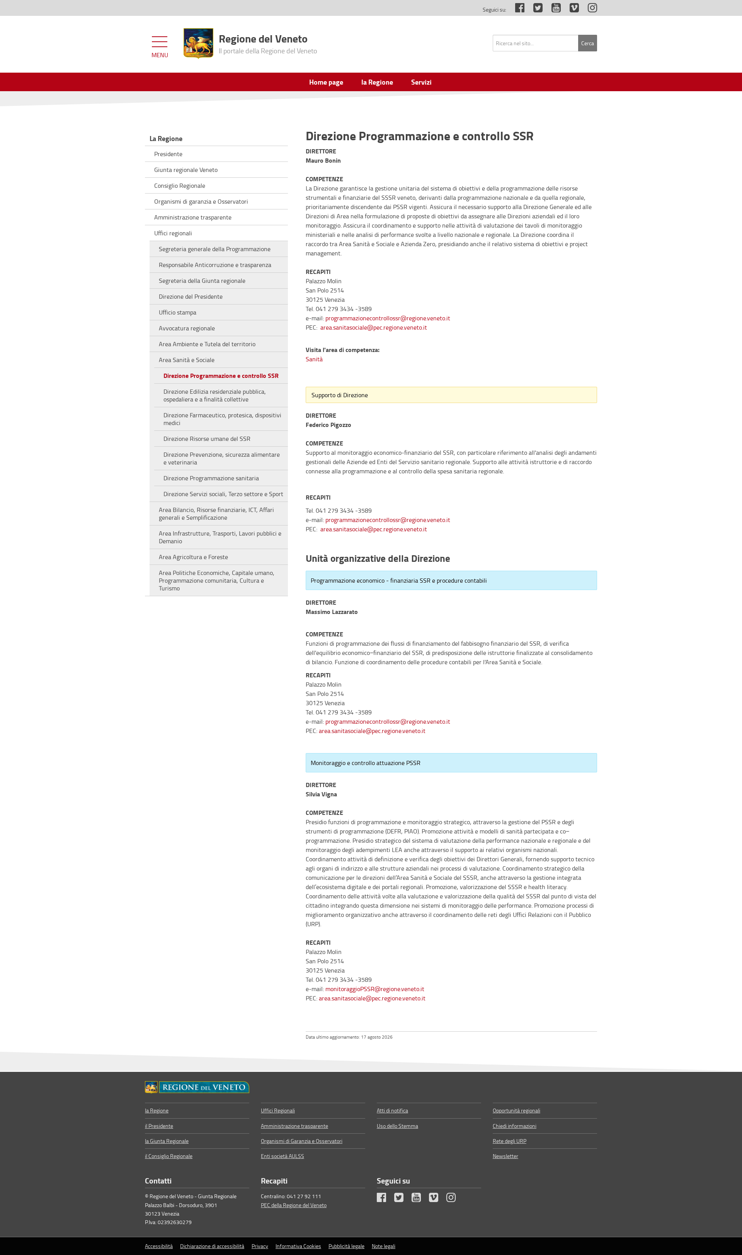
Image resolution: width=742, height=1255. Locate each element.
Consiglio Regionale (179, 185)
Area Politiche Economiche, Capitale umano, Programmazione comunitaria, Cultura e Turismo (216, 580)
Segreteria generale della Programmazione (215, 249)
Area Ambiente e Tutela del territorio (207, 344)
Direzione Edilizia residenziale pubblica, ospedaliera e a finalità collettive (214, 395)
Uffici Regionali (278, 1110)
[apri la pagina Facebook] (515, 9)
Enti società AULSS (282, 1156)
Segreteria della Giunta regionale (202, 280)
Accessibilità (159, 1246)
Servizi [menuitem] (421, 82)
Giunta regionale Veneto (186, 169)
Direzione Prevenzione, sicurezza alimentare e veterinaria (221, 458)
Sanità (314, 359)
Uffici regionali (173, 233)
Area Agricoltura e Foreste (193, 557)
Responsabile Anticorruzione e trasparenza (215, 264)
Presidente (168, 154)
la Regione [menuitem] (377, 82)
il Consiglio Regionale (168, 1156)
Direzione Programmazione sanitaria (211, 478)
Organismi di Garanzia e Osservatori (301, 1140)
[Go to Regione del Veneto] (197, 1087)
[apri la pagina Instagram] (588, 9)
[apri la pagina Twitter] (534, 9)
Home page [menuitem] (326, 82)
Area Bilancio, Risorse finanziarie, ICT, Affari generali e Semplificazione (216, 513)
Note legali (383, 1246)
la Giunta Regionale (167, 1140)
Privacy (260, 1246)
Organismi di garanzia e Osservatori (201, 201)
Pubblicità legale (346, 1246)
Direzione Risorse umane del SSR (206, 438)
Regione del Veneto (268, 43)
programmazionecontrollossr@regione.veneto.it (387, 318)
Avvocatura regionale (187, 328)
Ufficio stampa (177, 312)
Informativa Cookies (298, 1246)
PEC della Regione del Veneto (294, 1205)
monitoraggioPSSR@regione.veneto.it (374, 989)
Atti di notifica (392, 1110)
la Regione (156, 1110)
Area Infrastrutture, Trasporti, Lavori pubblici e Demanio (220, 537)
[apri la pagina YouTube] (552, 9)
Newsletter (505, 1156)
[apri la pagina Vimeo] (570, 9)
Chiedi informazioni (514, 1125)
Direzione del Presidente (191, 296)
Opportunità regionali (516, 1110)
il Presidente (159, 1125)
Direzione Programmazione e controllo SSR (221, 375)
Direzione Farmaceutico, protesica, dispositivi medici (222, 419)
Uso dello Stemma (397, 1125)
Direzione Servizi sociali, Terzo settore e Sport (223, 494)
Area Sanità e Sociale (186, 359)
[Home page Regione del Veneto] (198, 43)
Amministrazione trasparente (192, 217)
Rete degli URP (509, 1140)
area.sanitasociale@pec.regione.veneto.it (373, 327)
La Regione (166, 138)
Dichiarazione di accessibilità (212, 1246)
